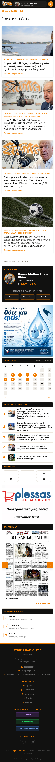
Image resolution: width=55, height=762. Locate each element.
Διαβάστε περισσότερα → (14, 73)
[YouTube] (27, 742)
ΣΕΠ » (49, 397)
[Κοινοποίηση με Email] (44, 479)
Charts (29, 698)
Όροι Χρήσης (36, 759)
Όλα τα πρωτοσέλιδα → (43, 603)
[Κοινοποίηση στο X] (27, 472)
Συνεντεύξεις (28, 690)
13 (27, 379)
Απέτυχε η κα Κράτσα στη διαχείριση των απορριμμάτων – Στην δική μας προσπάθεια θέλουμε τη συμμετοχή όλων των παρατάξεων (27, 182)
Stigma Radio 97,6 (19, 751)
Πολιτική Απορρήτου (21, 759)
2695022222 (29, 667)
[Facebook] (22, 742)
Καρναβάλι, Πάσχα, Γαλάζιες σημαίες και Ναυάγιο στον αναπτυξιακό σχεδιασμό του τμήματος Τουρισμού (26, 66)
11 (12, 379)
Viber (11, 297)
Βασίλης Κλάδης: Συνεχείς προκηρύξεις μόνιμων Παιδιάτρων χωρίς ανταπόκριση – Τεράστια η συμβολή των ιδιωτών (34, 437)
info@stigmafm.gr (29, 671)
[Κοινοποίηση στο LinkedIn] (44, 472)
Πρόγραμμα (29, 694)
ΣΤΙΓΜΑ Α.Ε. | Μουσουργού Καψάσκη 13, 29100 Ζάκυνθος (29, 674)
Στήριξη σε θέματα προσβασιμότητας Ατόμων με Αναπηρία (32, 457)
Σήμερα (29, 685)
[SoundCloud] (33, 742)
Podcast (29, 702)
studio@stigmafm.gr (29, 729)
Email (43, 297)
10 (5, 379)
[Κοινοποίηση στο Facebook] (11, 472)
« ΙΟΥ (5, 397)
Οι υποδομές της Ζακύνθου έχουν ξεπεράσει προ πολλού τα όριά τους (32, 447)
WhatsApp (27, 297)
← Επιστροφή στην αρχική (15, 261)
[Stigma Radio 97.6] (7, 4)
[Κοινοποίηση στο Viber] (11, 479)
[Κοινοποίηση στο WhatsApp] (27, 479)
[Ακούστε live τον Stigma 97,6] (50, 4)
